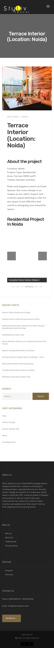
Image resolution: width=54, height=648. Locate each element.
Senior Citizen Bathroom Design (16, 312)
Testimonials (10, 542)
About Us (9, 538)
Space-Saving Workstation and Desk (18, 350)
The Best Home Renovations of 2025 (18, 370)
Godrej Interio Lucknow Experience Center (21, 319)
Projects (9, 571)
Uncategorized (8, 442)
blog (4, 416)
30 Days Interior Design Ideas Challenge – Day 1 (23, 357)
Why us (8, 533)
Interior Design (8, 422)
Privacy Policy (11, 546)
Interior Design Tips (10, 429)
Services (9, 575)
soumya (24, 117)
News (4, 435)
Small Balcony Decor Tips (13, 335)
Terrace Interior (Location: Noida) (21, 135)
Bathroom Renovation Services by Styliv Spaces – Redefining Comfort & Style (24, 327)
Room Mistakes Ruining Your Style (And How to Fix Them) (24, 342)
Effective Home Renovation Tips (16, 377)
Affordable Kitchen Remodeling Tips (18, 364)
